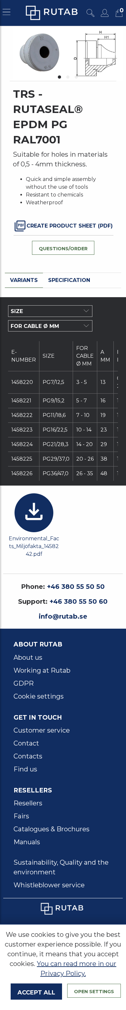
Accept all (36, 991)
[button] (59, 77)
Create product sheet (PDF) (69, 226)
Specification (69, 280)
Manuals (27, 842)
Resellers (28, 803)
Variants (24, 280)
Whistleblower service (49, 885)
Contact (26, 743)
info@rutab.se (63, 616)
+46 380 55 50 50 (76, 586)
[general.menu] (6, 13)
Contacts (28, 756)
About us (28, 657)
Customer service (42, 730)
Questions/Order (63, 248)
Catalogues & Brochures (51, 829)
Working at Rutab (42, 670)
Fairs (21, 816)
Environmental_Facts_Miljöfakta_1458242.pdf (34, 546)
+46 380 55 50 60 (78, 601)
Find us (25, 769)
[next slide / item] (115, 53)
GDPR (24, 683)
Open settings (94, 991)
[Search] (90, 13)
